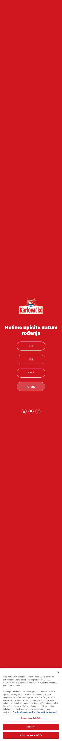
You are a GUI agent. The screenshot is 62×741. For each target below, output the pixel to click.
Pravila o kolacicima (21, 712)
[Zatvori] (58, 672)
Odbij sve (31, 727)
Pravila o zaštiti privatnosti (44, 712)
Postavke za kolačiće (31, 718)
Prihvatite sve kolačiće (31, 735)
